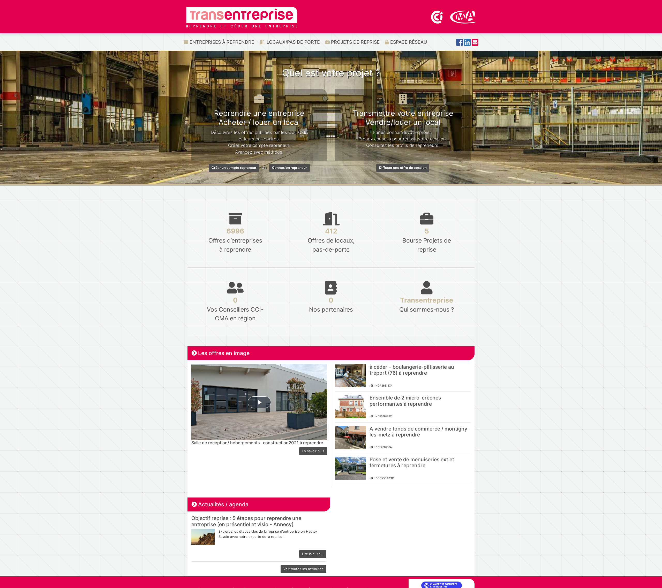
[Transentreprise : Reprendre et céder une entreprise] (241, 17)
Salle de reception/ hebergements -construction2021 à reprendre (257, 442)
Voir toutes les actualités (303, 569)
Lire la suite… (313, 554)
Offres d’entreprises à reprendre (235, 240)
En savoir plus (313, 451)
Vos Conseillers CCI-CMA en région (235, 309)
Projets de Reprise (355, 42)
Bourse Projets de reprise (426, 240)
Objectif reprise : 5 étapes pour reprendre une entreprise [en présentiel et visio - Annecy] (246, 521)
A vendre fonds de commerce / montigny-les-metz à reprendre (420, 432)
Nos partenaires (331, 304)
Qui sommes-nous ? (426, 304)
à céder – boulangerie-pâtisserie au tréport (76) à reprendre (412, 370)
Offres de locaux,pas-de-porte (331, 240)
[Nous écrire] (475, 43)
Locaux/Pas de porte (292, 42)
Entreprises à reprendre (221, 42)
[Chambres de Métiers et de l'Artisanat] (463, 16)
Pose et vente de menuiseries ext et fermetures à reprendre (412, 462)
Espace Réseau (408, 42)
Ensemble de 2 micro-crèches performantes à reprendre (405, 401)
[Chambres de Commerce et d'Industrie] (437, 16)
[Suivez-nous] (459, 43)
